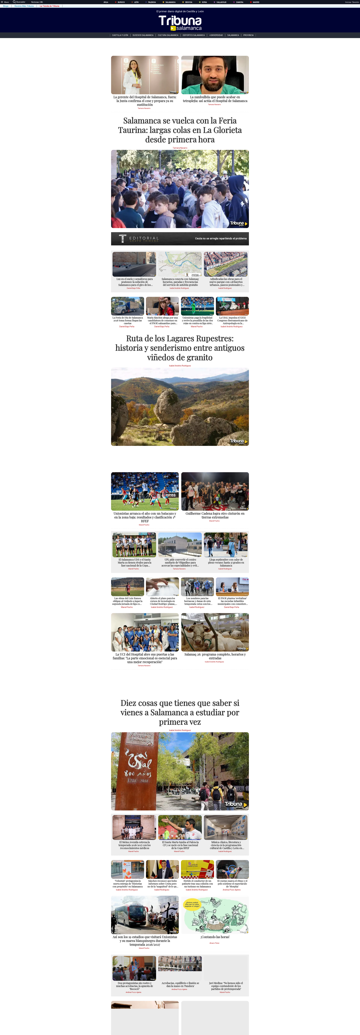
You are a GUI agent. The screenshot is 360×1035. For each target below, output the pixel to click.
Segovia (188, 2)
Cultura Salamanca (168, 35)
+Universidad (216, 35)
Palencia (152, 2)
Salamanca (171, 2)
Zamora (239, 2)
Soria (204, 2)
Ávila (106, 2)
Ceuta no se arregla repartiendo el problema (221, 238)
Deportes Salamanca (194, 35)
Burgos (121, 2)
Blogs (5, 6)
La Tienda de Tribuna (49, 6)
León (136, 2)
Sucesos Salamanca (143, 35)
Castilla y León (120, 35)
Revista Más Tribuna (24, 6)
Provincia (248, 35)
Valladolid (221, 2)
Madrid (256, 2)
